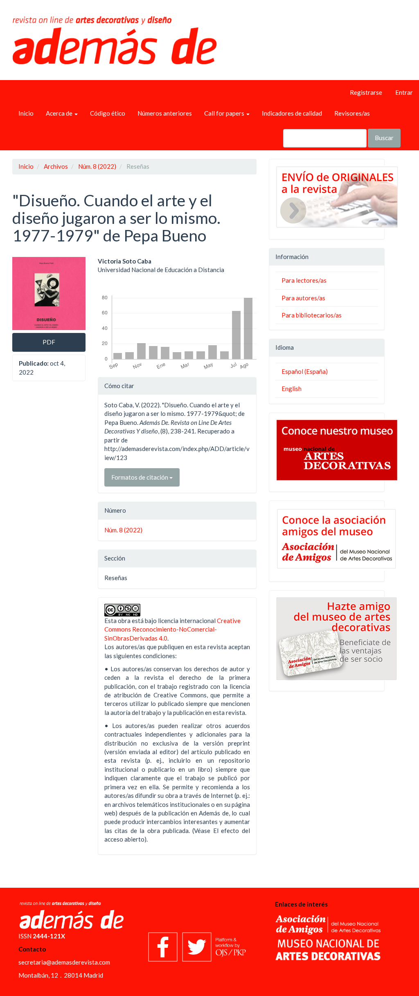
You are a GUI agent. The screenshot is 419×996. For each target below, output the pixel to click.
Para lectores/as (304, 280)
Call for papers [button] (225, 113)
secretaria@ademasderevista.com (64, 962)
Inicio (26, 113)
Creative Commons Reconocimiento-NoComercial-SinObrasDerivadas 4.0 (172, 629)
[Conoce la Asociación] (326, 539)
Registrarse (366, 92)
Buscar (384, 137)
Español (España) (305, 371)
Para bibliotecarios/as (312, 315)
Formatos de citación (140, 477)
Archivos (56, 166)
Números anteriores (164, 113)
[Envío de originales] (326, 196)
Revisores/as (352, 113)
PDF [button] (49, 342)
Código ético (107, 113)
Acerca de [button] (60, 113)
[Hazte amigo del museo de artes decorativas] (326, 639)
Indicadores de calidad (292, 113)
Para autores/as (303, 297)
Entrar (404, 92)
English (292, 388)
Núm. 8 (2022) (97, 166)
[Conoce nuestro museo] (326, 450)
